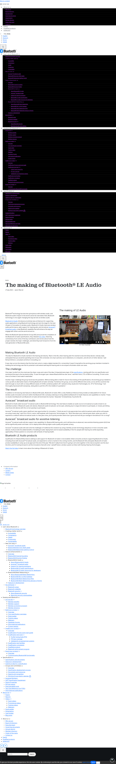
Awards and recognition (13, 208)
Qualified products (10, 28)
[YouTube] (3, 494)
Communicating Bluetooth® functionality (17, 189)
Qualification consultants (14, 178)
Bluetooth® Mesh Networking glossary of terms (22, 110)
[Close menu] (0, 522)
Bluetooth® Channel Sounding (15, 84)
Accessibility (11, 61)
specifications (78, 372)
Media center (9, 473)
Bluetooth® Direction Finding (15, 87)
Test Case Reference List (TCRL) (12, 223)
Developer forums (12, 154)
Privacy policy (10, 488)
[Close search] (3, 750)
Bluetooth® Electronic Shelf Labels (16, 76)
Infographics (8, 247)
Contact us (7, 24)
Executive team (9, 13)
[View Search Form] (3, 46)
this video (42, 337)
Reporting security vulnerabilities (18, 126)
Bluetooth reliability (12, 119)
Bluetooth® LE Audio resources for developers (22, 99)
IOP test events (9, 219)
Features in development (14, 113)
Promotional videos (12, 238)
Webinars (10, 152)
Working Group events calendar (15, 210)
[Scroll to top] (2, 745)
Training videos (11, 150)
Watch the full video (11, 448)
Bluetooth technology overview (12, 56)
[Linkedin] (1, 494)
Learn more (86, 762)
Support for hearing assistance (18, 95)
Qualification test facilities (14, 176)
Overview (10, 82)
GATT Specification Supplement (12, 215)
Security (2, 488)
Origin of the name (9, 22)
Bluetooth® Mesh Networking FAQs (19, 108)
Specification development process (16, 204)
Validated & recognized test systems (19, 173)
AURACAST (7, 30)
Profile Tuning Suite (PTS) (17, 169)
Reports (7, 232)
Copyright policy (43, 488)
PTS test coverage (15, 171)
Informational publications (14, 156)
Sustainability (11, 69)
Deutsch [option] (5, 38)
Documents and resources (14, 206)
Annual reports (8, 18)
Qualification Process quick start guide (17, 165)
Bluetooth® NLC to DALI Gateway (19, 106)
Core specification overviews (15, 145)
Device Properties (9, 217)
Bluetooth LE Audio (11, 321)
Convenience (11, 63)
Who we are (8, 9)
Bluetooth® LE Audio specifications (19, 97)
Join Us (4, 255)
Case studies (8, 249)
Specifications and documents (12, 193)
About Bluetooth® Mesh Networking (19, 104)
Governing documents (10, 16)
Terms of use (33, 488)
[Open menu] (2, 267)
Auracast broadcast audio (14, 74)
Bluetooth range (12, 117)
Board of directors (9, 11)
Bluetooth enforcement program (16, 182)
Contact (7, 475)
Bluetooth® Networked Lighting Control (17, 78)
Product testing (11, 158)
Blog (7, 280)
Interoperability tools (10, 221)
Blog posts (7, 251)
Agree (93, 762)
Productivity (11, 67)
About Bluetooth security (17, 124)
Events (6, 26)
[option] (59, 36)
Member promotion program (15, 137)
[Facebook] (5, 494)
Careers (7, 471)
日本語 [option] (5, 42)
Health (9, 65)
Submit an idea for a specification (13, 197)
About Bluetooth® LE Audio (17, 91)
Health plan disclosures (21, 488)
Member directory (9, 20)
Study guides (11, 148)
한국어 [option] (5, 40)
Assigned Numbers (9, 213)
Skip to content (5, 1)
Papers (7, 230)
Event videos (11, 236)
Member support (12, 135)
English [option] (5, 36)
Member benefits (12, 132)
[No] (98, 762)
